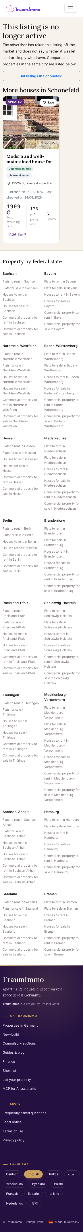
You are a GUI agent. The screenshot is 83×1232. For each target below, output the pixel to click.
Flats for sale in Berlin (18, 535)
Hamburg (51, 812)
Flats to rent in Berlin (17, 528)
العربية (72, 1174)
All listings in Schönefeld (41, 76)
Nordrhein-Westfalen (20, 346)
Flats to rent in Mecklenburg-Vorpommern (54, 712)
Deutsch (12, 1174)
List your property (17, 1080)
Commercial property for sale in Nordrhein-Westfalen (20, 421)
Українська (14, 1184)
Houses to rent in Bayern (62, 294)
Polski (58, 1184)
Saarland (10, 894)
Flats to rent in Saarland (20, 902)
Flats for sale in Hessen (19, 452)
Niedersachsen (56, 438)
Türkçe (53, 1174)
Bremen (50, 894)
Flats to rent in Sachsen (20, 281)
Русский (38, 1184)
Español (33, 1193)
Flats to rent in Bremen (60, 902)
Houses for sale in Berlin (20, 548)
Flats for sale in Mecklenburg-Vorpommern (55, 729)
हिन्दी (35, 1203)
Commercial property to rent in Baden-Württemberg (61, 404)
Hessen (9, 438)
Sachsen (10, 273)
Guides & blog (14, 1052)
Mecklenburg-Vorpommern (55, 697)
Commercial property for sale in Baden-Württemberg (62, 421)
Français (12, 1193)
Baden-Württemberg (60, 346)
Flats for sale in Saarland (20, 908)
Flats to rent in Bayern (60, 281)
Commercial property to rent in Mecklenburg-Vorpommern (61, 778)
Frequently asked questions (24, 1113)
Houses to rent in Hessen (21, 459)
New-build (11, 1034)
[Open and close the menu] (70, 8)
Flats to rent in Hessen (19, 446)
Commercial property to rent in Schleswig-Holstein (61, 662)
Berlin (7, 520)
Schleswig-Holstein (60, 603)
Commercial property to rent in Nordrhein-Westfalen (20, 404)
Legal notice (12, 1122)
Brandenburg (54, 520)
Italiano (54, 1193)
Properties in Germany (20, 1025)
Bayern (50, 273)
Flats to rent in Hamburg (61, 819)
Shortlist (9, 1070)
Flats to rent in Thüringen (21, 703)
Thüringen (11, 695)
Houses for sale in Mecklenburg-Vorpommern (57, 762)
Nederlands (14, 1203)
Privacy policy (13, 1140)
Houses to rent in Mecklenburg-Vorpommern (56, 745)
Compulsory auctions (19, 1043)
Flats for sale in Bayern (60, 288)
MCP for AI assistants (19, 1088)
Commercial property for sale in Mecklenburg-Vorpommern (62, 794)
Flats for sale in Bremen (61, 908)
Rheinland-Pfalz (15, 603)
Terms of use (13, 1131)
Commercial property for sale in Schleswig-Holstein (62, 678)
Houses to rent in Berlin (19, 541)
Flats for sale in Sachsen (20, 288)
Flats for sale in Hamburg (62, 826)
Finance (9, 1061)
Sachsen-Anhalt (16, 812)
